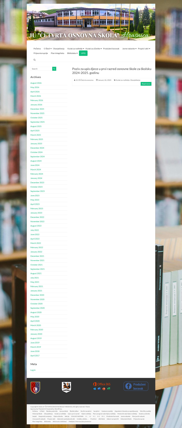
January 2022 (36, 251)
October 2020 (36, 303)
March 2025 (35, 135)
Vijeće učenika (58, 416)
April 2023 (34, 204)
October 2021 (36, 264)
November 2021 (37, 260)
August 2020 (35, 312)
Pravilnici (94, 419)
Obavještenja (58, 48)
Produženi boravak (111, 48)
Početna (37, 48)
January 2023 (36, 213)
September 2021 (37, 269)
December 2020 (37, 295)
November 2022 (37, 221)
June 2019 (34, 342)
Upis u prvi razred (73, 414)
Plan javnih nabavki (138, 416)
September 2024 (37, 156)
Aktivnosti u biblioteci (60, 421)
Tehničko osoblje (145, 411)
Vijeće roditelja (86, 414)
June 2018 (34, 351)
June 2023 (34, 195)
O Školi (47, 48)
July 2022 (34, 230)
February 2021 (36, 286)
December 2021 (37, 256)
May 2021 (34, 282)
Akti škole (102, 419)
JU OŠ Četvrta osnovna (84, 80)
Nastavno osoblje (107, 411)
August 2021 (35, 273)
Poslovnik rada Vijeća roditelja (127, 414)
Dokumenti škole (126, 419)
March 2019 (35, 347)
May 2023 (34, 200)
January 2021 (36, 290)
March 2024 (35, 169)
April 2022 (34, 238)
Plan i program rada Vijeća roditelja (104, 414)
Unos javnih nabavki (38, 419)
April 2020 (34, 321)
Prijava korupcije (41, 53)
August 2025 (35, 126)
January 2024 (36, 178)
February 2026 (36, 100)
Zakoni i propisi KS (113, 419)
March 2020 (35, 325)
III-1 (103, 416)
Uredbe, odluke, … (83, 419)
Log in (33, 370)
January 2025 (36, 143)
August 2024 (35, 161)
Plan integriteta (57, 53)
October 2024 (36, 152)
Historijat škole (37, 414)
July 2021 (34, 277)
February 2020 (36, 329)
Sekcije (67, 416)
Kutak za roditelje (74, 48)
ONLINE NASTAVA (77, 416)
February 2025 (36, 139)
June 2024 (34, 165)
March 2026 (35, 96)
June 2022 (34, 234)
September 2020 (37, 308)
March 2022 (35, 243)
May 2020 (34, 316)
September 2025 (37, 122)
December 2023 (37, 182)
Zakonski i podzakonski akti (66, 419)
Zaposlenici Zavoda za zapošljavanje (126, 411)
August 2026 (35, 83)
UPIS (83, 53)
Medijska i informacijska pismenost (80, 421)
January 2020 (36, 334)
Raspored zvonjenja (45, 416)
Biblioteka (71, 53)
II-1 (94, 416)
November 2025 (37, 113)
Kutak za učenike (93, 48)
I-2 (90, 416)
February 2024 (36, 174)
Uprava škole (63, 411)
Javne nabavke (128, 48)
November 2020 (37, 299)
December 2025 (37, 109)
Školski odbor (74, 411)
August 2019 (35, 338)
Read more (146, 84)
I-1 (86, 416)
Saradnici (96, 411)
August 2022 (35, 226)
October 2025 (36, 117)
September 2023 (37, 191)
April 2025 (34, 130)
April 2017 (34, 355)
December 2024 (37, 148)
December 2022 (37, 217)
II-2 (98, 416)
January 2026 (36, 104)
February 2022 (36, 247)
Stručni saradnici (86, 411)
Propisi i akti (143, 48)
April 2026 (34, 91)
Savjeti (34, 416)
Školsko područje (51, 411)
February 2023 (36, 208)
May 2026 (34, 87)
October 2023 (36, 187)
